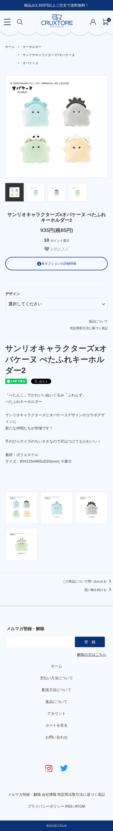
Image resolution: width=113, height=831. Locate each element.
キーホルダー (32, 47)
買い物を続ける (95, 590)
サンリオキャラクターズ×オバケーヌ (49, 55)
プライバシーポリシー (46, 806)
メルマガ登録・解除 (24, 794)
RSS (69, 806)
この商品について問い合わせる (84, 581)
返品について (98, 321)
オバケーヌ (30, 63)
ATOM (80, 806)
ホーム (10, 47)
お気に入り (59, 249)
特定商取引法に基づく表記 (89, 328)
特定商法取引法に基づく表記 (81, 794)
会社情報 (49, 794)
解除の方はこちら (91, 654)
